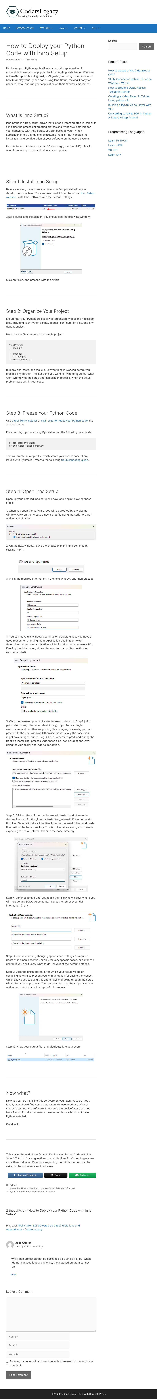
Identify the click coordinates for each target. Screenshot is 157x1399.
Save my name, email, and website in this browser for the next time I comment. (52, 1363)
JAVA (62, 28)
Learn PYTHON (117, 140)
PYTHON (45, 28)
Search (112, 40)
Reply (14, 1274)
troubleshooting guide (74, 459)
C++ (94, 28)
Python (13, 1185)
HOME (6, 28)
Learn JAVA (115, 145)
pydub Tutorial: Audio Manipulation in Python (32, 1191)
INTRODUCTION (25, 28)
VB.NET (78, 28)
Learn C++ (114, 154)
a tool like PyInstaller (24, 420)
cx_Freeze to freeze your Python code (64, 420)
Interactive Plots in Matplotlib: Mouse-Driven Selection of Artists (42, 1188)
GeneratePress (97, 1394)
